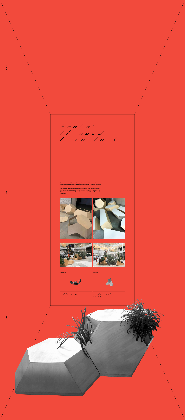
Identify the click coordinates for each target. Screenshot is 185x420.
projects (6, 67)
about (6, 192)
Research (179, 257)
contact (6, 317)
